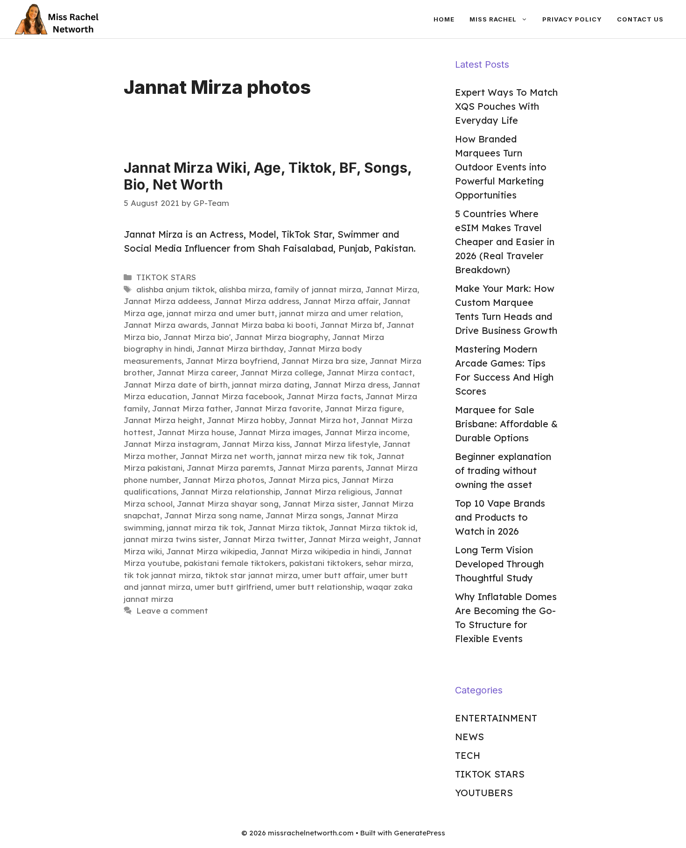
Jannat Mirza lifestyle (336, 444)
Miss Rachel (493, 19)
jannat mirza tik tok (205, 527)
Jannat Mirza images (279, 432)
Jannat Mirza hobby (246, 420)
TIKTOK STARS (166, 277)
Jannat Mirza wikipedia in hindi (320, 551)
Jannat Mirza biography (281, 337)
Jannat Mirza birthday (240, 348)
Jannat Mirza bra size (323, 361)
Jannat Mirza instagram (171, 444)
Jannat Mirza (391, 289)
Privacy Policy (572, 19)
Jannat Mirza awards (165, 325)
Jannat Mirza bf (351, 325)
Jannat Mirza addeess (167, 301)
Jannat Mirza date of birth (176, 384)
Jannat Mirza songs (304, 515)
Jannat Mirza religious (327, 491)
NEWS (469, 736)
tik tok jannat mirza (162, 575)
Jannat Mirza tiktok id (372, 527)
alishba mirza (244, 289)
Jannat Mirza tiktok (286, 527)
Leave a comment (172, 610)
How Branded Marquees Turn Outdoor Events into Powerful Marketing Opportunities (500, 167)
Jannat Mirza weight (348, 539)
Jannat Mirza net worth (226, 456)
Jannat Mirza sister (320, 504)
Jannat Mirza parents (320, 468)
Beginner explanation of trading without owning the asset (503, 470)
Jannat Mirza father (191, 408)
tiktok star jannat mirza (251, 575)
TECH (467, 755)
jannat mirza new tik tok (324, 456)
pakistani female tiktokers (234, 563)
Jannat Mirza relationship (230, 491)
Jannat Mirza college (281, 372)
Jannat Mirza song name (212, 515)
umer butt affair (333, 575)
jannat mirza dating (270, 384)
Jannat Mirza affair (340, 301)
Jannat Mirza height (163, 420)
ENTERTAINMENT (496, 718)
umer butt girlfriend (233, 587)
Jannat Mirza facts (324, 396)
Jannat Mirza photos (223, 480)
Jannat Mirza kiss (256, 444)
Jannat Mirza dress (351, 384)
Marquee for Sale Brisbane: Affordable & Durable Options (506, 424)
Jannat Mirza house (195, 432)
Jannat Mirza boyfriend (231, 361)
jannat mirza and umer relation (340, 313)
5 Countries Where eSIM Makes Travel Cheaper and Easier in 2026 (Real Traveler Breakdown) (504, 242)
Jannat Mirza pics (302, 480)
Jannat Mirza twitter (263, 539)
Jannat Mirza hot (323, 420)
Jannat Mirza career (196, 372)
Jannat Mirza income (366, 432)
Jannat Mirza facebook (236, 396)
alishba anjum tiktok (175, 289)
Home (444, 19)
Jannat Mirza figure (363, 408)
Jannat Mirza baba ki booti (263, 325)
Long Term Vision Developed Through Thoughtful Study (499, 564)
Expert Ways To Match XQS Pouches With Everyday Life (506, 106)
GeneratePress (419, 832)
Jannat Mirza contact (370, 372)
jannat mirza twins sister (171, 539)
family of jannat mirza (317, 289)
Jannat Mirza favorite (278, 408)
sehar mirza (388, 563)
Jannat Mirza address (256, 301)
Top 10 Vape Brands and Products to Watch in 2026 (500, 517)
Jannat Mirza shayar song (228, 504)
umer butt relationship (318, 587)
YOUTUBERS (484, 793)
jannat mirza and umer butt (221, 313)
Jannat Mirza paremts (230, 468)
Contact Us (640, 19)
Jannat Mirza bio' (197, 337)
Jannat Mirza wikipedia (211, 551)
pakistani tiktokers (325, 563)
